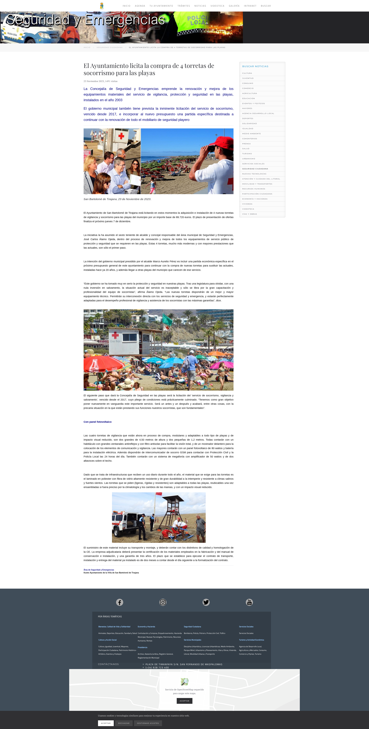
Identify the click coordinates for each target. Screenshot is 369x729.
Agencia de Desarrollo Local (250, 646)
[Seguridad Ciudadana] (122, 24)
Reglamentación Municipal (148, 657)
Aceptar (184, 701)
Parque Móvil (189, 650)
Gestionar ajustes (148, 723)
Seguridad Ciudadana (255, 169)
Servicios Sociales (253, 164)
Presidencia (142, 647)
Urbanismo (248, 159)
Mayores (247, 108)
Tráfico (222, 633)
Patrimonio (167, 636)
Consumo (247, 83)
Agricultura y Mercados (248, 650)
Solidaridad (249, 124)
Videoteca (218, 5)
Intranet (250, 5)
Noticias (200, 5)
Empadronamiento (165, 633)
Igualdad (247, 129)
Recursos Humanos (253, 189)
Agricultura (249, 93)
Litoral (186, 653)
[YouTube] (249, 602)
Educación (119, 633)
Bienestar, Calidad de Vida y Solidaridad (114, 626)
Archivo (141, 653)
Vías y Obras (249, 214)
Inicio (127, 5)
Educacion (248, 98)
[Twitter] (206, 602)
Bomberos (188, 633)
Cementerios (249, 139)
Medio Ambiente (251, 134)
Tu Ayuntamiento (161, 5)
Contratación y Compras (147, 633)
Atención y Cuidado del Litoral (261, 179)
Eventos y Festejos (253, 103)
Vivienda (247, 204)
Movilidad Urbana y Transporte (202, 653)
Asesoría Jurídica (151, 653)
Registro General (166, 653)
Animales (102, 633)
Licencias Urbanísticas (211, 646)
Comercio (248, 88)
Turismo (247, 154)
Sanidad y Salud (130, 633)
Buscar (266, 5)
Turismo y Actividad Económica (251, 639)
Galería (234, 5)
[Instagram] (162, 602)
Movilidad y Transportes (257, 184)
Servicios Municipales (192, 639)
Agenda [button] (140, 5)
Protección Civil (213, 633)
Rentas (149, 640)
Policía (195, 633)
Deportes (247, 118)
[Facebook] (119, 602)
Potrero (202, 633)
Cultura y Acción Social (107, 639)
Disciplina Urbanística (192, 646)
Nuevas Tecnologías (254, 174)
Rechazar (124, 723)
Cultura (247, 73)
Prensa (246, 144)
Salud (246, 149)
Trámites (184, 5)
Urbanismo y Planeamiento (206, 650)
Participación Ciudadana (257, 194)
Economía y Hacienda (255, 199)
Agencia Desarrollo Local (258, 113)
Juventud (248, 78)
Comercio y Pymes (246, 653)
